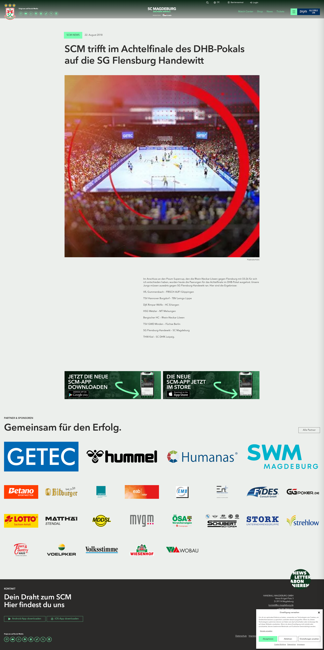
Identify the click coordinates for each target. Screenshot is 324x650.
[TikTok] (46, 14)
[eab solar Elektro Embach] (142, 492)
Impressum (301, 644)
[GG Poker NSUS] (303, 492)
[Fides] (263, 492)
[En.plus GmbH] (222, 492)
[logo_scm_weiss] (10, 11)
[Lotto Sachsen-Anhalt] (21, 520)
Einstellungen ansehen (309, 639)
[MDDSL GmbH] (102, 520)
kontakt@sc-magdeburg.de (281, 605)
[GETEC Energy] (41, 456)
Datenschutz (291, 644)
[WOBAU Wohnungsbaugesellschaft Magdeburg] (182, 549)
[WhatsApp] (31, 14)
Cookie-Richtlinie (280, 644)
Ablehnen (288, 639)
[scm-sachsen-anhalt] (162, 11)
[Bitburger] (61, 492)
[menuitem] (218, 2)
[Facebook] (36, 14)
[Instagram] (21, 14)
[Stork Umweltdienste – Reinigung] (263, 520)
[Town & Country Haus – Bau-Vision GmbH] (21, 549)
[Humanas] (202, 456)
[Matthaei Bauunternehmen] (61, 520)
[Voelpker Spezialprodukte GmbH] (61, 549)
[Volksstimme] (102, 549)
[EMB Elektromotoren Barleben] (182, 492)
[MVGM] (142, 520)
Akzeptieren (268, 639)
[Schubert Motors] (222, 520)
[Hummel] (122, 456)
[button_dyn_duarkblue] (308, 11)
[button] (319, 612)
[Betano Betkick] (21, 492)
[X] (51, 14)
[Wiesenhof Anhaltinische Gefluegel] (142, 549)
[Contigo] (102, 492)
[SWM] (283, 456)
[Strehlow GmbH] (303, 520)
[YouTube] (26, 14)
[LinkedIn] (56, 14)
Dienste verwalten (266, 631)
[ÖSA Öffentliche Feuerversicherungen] (182, 520)
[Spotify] (41, 14)
